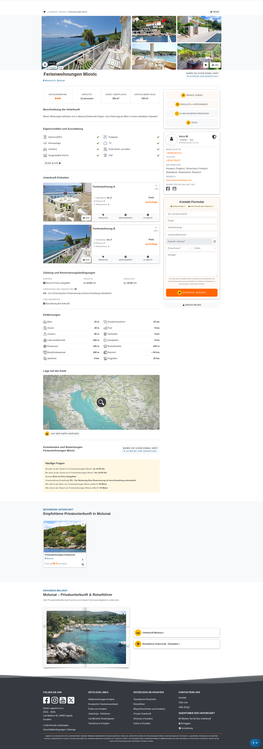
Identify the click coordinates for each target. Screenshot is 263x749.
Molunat (62, 12)
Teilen (215, 12)
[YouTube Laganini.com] (63, 700)
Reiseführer (139, 704)
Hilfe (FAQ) (184, 707)
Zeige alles (52, 163)
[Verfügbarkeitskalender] (83, 564)
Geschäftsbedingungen (54, 729)
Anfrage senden (193, 95)
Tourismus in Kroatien (98, 723)
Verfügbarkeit (125, 218)
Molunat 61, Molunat (54, 80)
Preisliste (103, 218)
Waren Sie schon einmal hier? (202, 74)
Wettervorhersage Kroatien (101, 699)
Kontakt (182, 697)
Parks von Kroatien (97, 709)
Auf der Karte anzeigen (64, 434)
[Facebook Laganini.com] (46, 700)
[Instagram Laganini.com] (54, 700)
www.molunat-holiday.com (178, 180)
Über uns (183, 702)
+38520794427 (173, 160)
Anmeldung (187, 728)
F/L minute (147, 218)
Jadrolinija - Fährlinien (99, 714)
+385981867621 (174, 153)
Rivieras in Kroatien (143, 718)
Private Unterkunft (142, 714)
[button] (101, 402)
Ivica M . (52, 63)
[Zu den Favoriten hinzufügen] (83, 523)
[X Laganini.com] (71, 700)
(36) (216, 65)
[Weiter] (81, 536)
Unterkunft (53, 12)
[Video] (206, 65)
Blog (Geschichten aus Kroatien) (149, 709)
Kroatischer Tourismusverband (103, 704)
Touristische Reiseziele (145, 699)
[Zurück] (48, 536)
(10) (87, 218)
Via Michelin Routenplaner (101, 718)
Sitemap (71, 729)
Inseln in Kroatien (142, 723)
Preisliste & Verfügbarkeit (194, 104)
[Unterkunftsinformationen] (83, 559)
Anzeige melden (193, 305)
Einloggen (185, 723)
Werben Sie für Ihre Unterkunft (196, 718)
